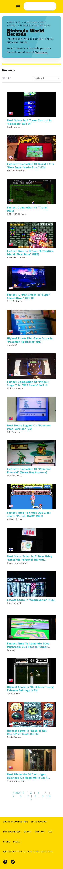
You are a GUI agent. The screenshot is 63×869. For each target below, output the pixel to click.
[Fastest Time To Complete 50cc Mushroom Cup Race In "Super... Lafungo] (31, 627)
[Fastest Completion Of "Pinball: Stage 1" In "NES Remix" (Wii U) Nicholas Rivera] (31, 366)
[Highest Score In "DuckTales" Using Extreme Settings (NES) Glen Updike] (31, 671)
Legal (16, 842)
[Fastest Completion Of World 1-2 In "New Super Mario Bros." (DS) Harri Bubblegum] (31, 148)
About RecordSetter (15, 822)
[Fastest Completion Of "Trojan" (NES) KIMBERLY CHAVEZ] (31, 191)
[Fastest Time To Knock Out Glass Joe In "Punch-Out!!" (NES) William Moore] (31, 496)
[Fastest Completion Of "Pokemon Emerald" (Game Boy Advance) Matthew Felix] (31, 453)
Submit (28, 832)
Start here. (41, 52)
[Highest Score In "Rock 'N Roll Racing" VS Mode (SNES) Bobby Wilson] (31, 714)
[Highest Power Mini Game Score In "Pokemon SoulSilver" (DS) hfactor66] (31, 322)
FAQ (50, 832)
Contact (40, 832)
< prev (16, 792)
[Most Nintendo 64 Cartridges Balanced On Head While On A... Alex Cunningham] (31, 758)
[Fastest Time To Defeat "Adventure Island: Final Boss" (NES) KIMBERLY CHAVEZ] (31, 235)
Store (6, 842)
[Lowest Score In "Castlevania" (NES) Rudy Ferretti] (31, 584)
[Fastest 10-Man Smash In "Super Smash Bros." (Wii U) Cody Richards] (31, 278)
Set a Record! (39, 822)
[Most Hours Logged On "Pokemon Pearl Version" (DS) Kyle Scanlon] (31, 409)
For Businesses (11, 832)
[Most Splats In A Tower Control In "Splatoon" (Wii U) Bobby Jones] (31, 104)
